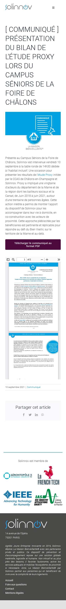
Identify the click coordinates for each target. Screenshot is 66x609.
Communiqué (33, 387)
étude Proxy (45, 174)
